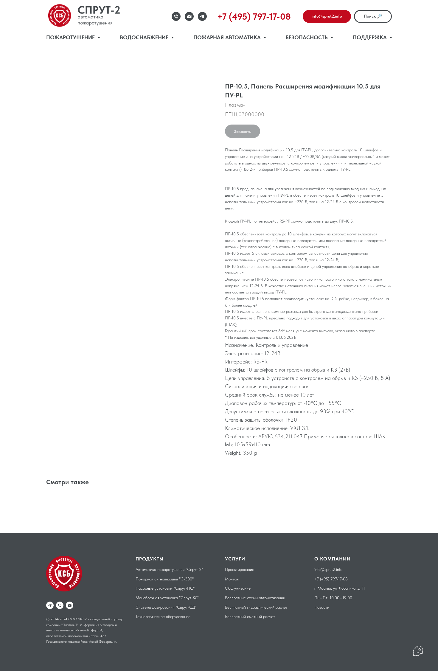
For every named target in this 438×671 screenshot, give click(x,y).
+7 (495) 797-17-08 (331, 579)
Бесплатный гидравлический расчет (256, 607)
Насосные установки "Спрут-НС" (165, 588)
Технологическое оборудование (163, 616)
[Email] (189, 16)
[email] (69, 605)
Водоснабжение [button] (145, 37)
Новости (321, 607)
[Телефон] (176, 16)
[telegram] (50, 605)
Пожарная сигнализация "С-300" (165, 579)
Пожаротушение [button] (71, 37)
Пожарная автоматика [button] (227, 37)
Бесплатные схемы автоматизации (255, 597)
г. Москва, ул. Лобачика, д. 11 (339, 588)
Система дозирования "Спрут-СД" (166, 607)
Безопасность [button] (307, 37)
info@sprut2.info (328, 569)
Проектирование (239, 569)
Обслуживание (238, 588)
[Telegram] (202, 16)
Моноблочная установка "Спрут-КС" (167, 597)
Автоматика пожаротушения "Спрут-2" (169, 569)
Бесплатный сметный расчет (250, 616)
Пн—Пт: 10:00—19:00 (333, 597)
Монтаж (232, 579)
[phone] (59, 605)
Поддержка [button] (370, 37)
